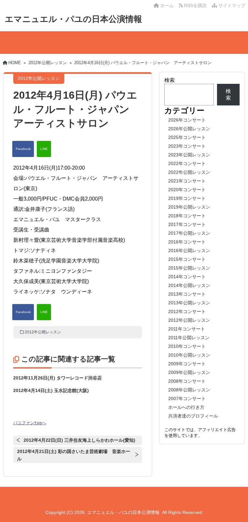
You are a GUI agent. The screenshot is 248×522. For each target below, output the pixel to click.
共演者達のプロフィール (193, 416)
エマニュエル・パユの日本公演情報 (73, 19)
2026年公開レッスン (189, 128)
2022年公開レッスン (189, 172)
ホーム (166, 5)
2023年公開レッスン (189, 154)
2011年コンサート (186, 328)
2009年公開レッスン (189, 372)
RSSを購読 (196, 5)
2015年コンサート (187, 259)
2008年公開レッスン (189, 389)
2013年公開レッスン (189, 302)
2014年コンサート (187, 276)
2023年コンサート (187, 146)
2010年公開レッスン (189, 355)
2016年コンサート (187, 241)
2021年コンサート (187, 180)
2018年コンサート (187, 215)
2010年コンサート (187, 346)
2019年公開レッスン (189, 207)
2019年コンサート (187, 198)
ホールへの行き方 (186, 407)
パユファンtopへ (29, 422)
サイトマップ (231, 5)
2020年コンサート (187, 189)
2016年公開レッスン (189, 250)
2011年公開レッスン (189, 337)
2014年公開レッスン (189, 285)
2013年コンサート (187, 294)
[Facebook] (23, 149)
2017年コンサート (187, 224)
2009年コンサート (187, 363)
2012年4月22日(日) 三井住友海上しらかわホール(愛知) (79, 440)
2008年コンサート (187, 381)
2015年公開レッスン (189, 268)
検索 (169, 80)
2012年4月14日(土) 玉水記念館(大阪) (51, 390)
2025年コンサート (187, 137)
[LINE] (44, 149)
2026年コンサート (187, 120)
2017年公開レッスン (189, 233)
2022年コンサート (187, 163)
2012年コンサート (187, 311)
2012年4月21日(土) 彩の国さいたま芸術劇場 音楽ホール (73, 455)
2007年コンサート (187, 398)
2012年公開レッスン (43, 332)
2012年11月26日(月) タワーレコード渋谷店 (57, 377)
